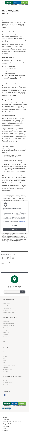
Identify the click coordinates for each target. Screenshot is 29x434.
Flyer (4, 341)
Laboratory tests (7, 363)
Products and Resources (10, 317)
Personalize (14, 225)
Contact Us (6, 384)
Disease (5, 356)
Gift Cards (5, 334)
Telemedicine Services (8, 323)
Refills (4, 387)
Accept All (14, 229)
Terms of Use (5, 426)
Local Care (5, 417)
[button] (3, 257)
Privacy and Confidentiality (8, 424)
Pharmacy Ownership (8, 382)
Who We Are (6, 380)
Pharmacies (5, 428)
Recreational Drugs (8, 369)
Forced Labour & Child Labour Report (11, 421)
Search (5, 351)
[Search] (22, 291)
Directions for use (7, 354)
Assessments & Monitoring (9, 308)
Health (4, 360)
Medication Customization (9, 310)
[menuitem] (5, 395)
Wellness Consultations (8, 312)
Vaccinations (6, 306)
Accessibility (5, 419)
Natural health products (9, 365)
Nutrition (5, 367)
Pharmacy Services (8, 299)
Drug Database (6, 371)
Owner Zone (5, 430)
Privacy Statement (22, 221)
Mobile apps (6, 321)
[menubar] (5, 394)
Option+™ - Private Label (9, 325)
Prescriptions (6, 303)
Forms (4, 358)
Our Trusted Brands (8, 328)
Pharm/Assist (7, 348)
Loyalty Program (7, 330)
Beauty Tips (6, 336)
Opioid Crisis (6, 332)
